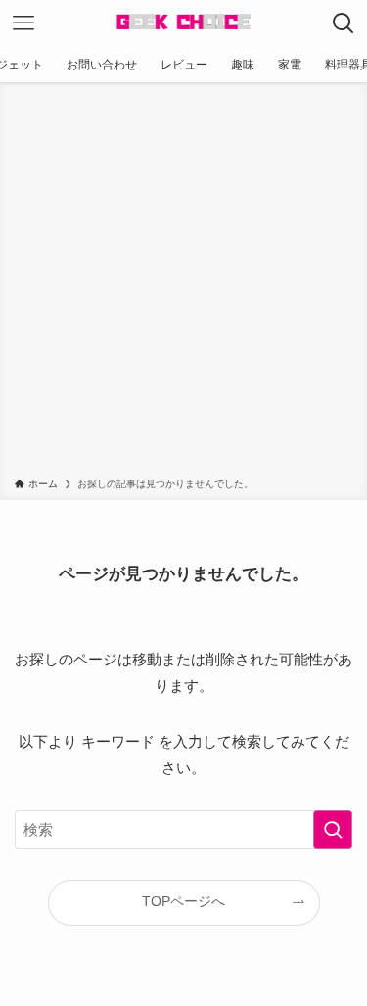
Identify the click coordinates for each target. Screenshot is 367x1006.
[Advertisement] (183, 283)
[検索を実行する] (332, 829)
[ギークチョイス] (183, 23)
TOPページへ (183, 901)
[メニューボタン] (23, 23)
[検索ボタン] (343, 23)
